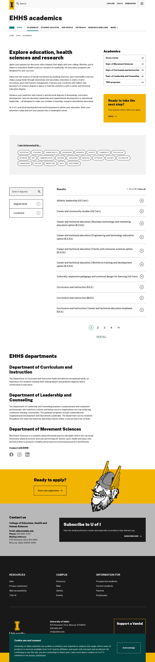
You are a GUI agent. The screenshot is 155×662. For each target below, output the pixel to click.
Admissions (130, 4)
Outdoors (98, 158)
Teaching (37, 152)
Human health (52, 152)
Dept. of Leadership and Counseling (122, 76)
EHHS (19, 27)
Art (33, 158)
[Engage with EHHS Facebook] (11, 454)
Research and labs (98, 27)
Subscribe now (131, 536)
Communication (46, 158)
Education (24, 152)
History (38, 163)
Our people (67, 27)
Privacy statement (18, 586)
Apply (111, 116)
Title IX (12, 595)
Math (62, 163)
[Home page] (11, 5)
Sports (92, 152)
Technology (123, 158)
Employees (101, 595)
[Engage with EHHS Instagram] (19, 454)
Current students (104, 586)
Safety (59, 590)
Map (58, 586)
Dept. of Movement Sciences (119, 64)
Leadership (67, 152)
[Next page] (118, 327)
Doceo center (112, 58)
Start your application (48, 490)
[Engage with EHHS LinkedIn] (27, 454)
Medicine (86, 158)
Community (104, 152)
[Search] (17, 3)
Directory (60, 581)
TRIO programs (113, 82)
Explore (111, 4)
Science (110, 158)
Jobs (11, 581)
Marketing (50, 163)
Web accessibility (18, 590)
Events (59, 595)
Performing (74, 163)
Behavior (23, 158)
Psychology (118, 152)
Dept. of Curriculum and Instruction (122, 70)
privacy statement (37, 655)
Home (11, 35)
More (114, 27)
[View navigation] (142, 3)
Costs (120, 4)
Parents (100, 590)
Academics (32, 27)
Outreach (81, 27)
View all (142, 189)
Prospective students (106, 581)
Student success (50, 27)
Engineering (25, 163)
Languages (73, 158)
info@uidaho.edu (57, 632)
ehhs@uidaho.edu (25, 531)
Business (80, 152)
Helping (60, 158)
